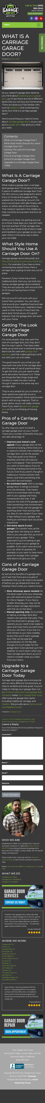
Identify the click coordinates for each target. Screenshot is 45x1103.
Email (5, 773)
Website (5, 783)
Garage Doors (15, 712)
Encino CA (6, 947)
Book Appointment (35, 13)
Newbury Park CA (9, 954)
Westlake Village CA (10, 977)
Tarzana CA (6, 970)
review (16, 866)
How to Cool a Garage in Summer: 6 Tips (18, 719)
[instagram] (36, 18)
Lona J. (9, 866)
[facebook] (31, 18)
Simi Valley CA (7, 968)
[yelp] (41, 18)
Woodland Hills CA (9, 980)
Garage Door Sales (9, 877)
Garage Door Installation (11, 879)
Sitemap (32, 1076)
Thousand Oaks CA (9, 973)
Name (5, 763)
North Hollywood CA (10, 958)
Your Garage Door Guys (30, 695)
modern (6, 704)
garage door (14, 125)
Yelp (3, 869)
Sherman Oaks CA (9, 965)
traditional (15, 108)
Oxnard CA (6, 961)
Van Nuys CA (7, 975)
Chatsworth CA (8, 944)
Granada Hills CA (8, 949)
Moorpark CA (7, 951)
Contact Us (42, 42)
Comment (7, 734)
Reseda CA (6, 963)
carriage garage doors (19, 122)
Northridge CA (7, 956)
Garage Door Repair (10, 882)
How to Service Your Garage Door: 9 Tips (18, 722)
